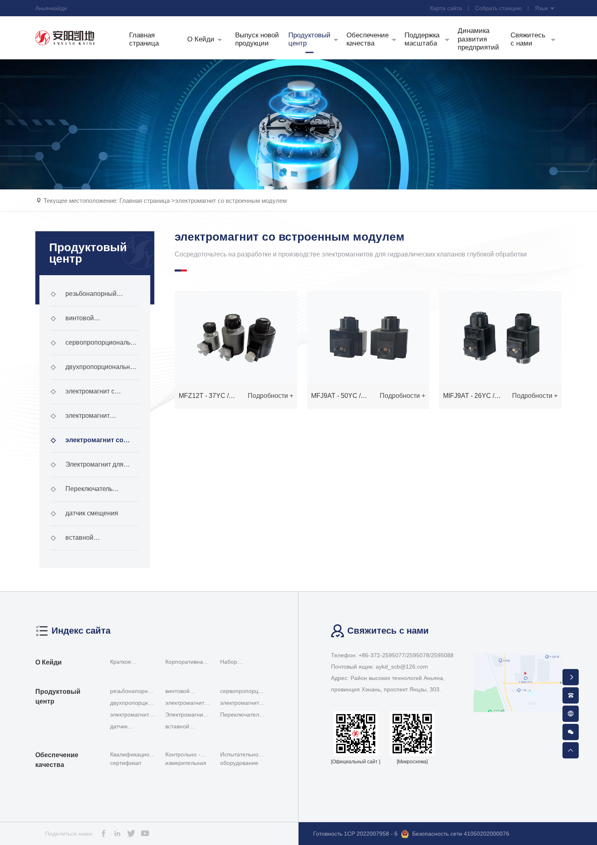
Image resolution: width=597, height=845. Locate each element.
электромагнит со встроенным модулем (231, 200)
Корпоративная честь (185, 662)
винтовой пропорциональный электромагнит (80, 323)
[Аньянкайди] (65, 37)
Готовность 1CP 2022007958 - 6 (355, 833)
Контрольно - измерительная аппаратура (185, 760)
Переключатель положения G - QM (81, 493)
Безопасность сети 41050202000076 (460, 833)
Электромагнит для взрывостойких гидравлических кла (87, 469)
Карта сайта (446, 8)
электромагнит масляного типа (80, 420)
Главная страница (144, 200)
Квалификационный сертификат (135, 758)
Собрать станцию (498, 8)
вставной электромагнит (73, 542)
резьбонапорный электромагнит (84, 298)
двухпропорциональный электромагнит (94, 371)
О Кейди (48, 662)
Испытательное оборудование (241, 758)
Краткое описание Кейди (132, 662)
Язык (542, 8)
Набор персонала (234, 662)
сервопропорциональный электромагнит (95, 347)
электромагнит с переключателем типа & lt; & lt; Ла (93, 396)
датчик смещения (84, 513)
